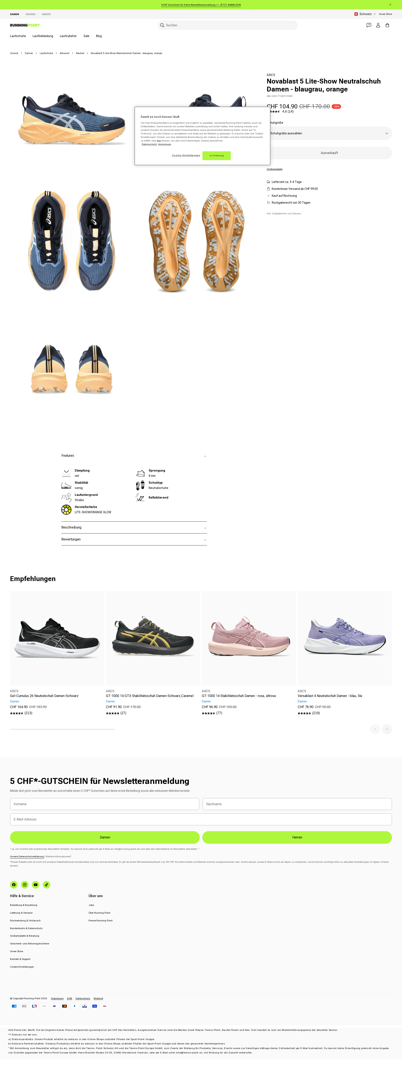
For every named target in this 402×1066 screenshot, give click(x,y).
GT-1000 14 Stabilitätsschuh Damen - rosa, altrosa (239, 696)
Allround (64, 53)
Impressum (57, 998)
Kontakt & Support (20, 959)
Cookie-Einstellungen (22, 966)
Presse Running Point (101, 920)
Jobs (91, 905)
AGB (69, 998)
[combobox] (228, 25)
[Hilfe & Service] (369, 25)
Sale (86, 36)
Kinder (46, 14)
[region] (202, 136)
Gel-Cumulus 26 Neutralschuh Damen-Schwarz (44, 696)
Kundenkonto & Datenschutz (26, 928)
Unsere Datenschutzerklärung (27, 856)
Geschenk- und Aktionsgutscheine (29, 943)
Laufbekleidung (43, 36)
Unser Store (385, 14)
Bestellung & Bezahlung (23, 905)
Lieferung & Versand (21, 912)
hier (159, 140)
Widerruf (98, 998)
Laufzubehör (68, 36)
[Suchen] (162, 25)
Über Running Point (99, 912)
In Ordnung (217, 155)
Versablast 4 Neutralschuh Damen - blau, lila (330, 696)
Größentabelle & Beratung (24, 935)
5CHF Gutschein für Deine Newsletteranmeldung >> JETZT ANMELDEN (201, 4)
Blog (99, 36)
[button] (375, 729)
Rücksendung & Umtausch (25, 920)
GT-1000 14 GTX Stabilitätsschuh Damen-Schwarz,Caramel (149, 696)
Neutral (80, 53)
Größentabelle (274, 169)
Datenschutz (83, 998)
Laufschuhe (18, 36)
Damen (14, 14)
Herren (30, 14)
